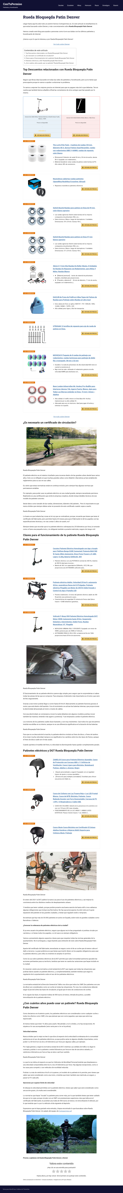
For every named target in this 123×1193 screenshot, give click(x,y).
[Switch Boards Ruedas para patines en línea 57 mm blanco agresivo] (37, 245)
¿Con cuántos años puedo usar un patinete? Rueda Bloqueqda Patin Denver (50, 63)
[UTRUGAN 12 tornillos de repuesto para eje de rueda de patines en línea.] (37, 334)
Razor (97, 5)
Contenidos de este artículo (36, 50)
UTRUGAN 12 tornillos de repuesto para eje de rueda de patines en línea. (74, 327)
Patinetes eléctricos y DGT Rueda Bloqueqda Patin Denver (44, 61)
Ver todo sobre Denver (61, 44)
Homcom (88, 5)
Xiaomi (115, 5)
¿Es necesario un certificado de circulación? (40, 56)
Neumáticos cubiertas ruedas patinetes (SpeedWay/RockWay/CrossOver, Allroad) (69, 180)
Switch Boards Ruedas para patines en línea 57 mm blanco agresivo (73, 238)
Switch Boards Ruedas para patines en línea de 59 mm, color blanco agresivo (74, 209)
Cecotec (61, 5)
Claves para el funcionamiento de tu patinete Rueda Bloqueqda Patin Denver (50, 58)
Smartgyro (106, 5)
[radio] (53, 1172)
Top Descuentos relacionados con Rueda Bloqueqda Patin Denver (47, 53)
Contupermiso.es (65, 1111)
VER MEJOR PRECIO (43, 135)
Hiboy (79, 5)
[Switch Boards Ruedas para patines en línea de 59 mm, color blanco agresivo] (37, 216)
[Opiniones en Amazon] (42, 131)
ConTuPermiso (12, 4)
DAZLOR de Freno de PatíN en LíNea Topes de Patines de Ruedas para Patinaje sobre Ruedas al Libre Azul (75, 298)
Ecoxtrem (70, 5)
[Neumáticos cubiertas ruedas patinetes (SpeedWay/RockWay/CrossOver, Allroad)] (37, 187)
